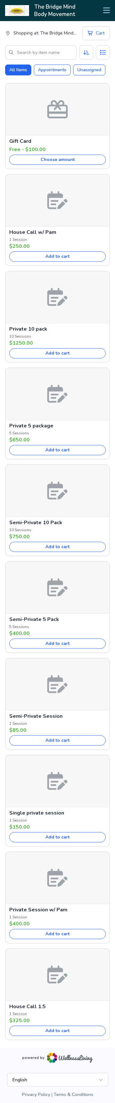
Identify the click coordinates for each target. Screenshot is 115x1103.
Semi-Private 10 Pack (35, 522)
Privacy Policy (36, 1095)
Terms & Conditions (73, 1095)
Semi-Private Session (36, 716)
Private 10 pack (28, 329)
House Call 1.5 (27, 1006)
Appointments (52, 70)
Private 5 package (31, 426)
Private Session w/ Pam (38, 910)
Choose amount (58, 160)
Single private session (36, 813)
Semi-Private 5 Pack (34, 619)
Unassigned (89, 70)
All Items (18, 70)
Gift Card (20, 141)
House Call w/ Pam (32, 232)
